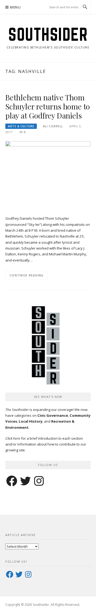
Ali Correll (53, 126)
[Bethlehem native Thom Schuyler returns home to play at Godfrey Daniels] (48, 175)
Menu (15, 7)
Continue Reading (27, 275)
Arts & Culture (21, 126)
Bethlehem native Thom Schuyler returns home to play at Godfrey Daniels (47, 106)
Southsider (48, 34)
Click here (12, 438)
